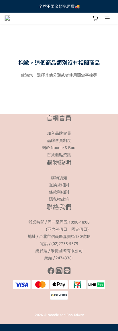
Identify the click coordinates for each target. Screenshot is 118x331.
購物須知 (59, 177)
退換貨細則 (59, 185)
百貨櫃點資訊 (59, 154)
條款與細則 (59, 192)
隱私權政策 (59, 199)
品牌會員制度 (59, 140)
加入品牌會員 (59, 133)
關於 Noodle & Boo (59, 147)
